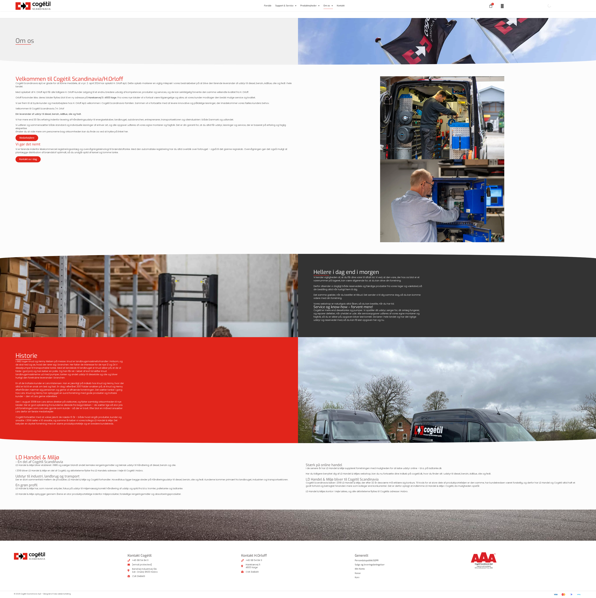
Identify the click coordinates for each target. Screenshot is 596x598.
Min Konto (360, 568)
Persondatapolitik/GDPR (367, 560)
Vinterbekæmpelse (341, 14)
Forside (267, 5)
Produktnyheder (308, 5)
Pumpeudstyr (237, 14)
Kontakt (341, 5)
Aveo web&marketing (62, 594)
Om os (326, 5)
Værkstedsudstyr (272, 14)
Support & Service (284, 5)
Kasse (358, 573)
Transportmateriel (315, 14)
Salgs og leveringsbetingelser (370, 564)
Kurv (357, 577)
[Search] (547, 6)
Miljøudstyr (294, 14)
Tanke (254, 14)
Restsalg (361, 14)
